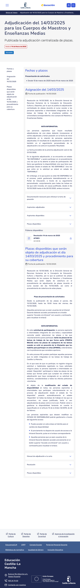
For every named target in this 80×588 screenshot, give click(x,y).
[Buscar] (73, 5)
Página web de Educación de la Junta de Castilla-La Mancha (48, 5)
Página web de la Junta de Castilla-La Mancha (26, 5)
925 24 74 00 (13, 581)
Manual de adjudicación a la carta (39, 456)
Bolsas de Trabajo (12, 12)
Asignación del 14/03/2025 (11, 78)
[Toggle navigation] (7, 5)
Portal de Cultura (12, 535)
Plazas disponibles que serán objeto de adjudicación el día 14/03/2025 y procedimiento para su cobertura (12, 98)
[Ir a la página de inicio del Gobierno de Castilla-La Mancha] (68, 578)
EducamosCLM (11, 545)
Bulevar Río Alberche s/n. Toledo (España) (18, 575)
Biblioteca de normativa (14, 550)
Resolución (31, 464)
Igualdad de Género (35, 550)
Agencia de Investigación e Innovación (65, 535)
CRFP (23, 545)
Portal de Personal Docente (56, 545)
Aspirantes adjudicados (36, 207)
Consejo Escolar (36, 545)
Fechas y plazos (10, 70)
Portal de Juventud (42, 535)
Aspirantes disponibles (35, 215)
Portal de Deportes (26, 535)
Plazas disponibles (34, 224)
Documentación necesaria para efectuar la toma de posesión (46, 198)
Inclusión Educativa (55, 550)
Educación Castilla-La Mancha (13, 563)
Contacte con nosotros (17, 585)
